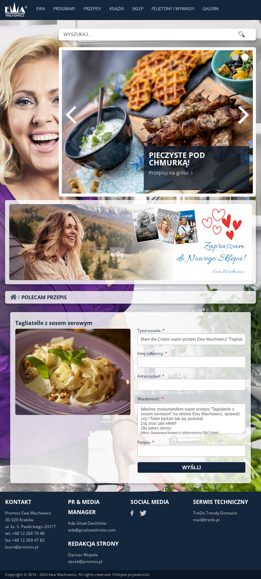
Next (243, 115)
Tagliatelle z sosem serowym (53, 323)
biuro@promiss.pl (21, 547)
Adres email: (150, 376)
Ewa (40, 9)
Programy (64, 9)
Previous (71, 115)
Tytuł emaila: (151, 330)
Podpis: (145, 442)
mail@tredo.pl (206, 520)
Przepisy (92, 9)
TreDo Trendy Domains (215, 513)
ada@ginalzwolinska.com (92, 530)
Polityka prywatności (131, 574)
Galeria (211, 9)
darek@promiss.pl (85, 561)
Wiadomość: (150, 399)
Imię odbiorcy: (152, 353)
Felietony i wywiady (173, 9)
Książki (116, 9)
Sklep (137, 9)
